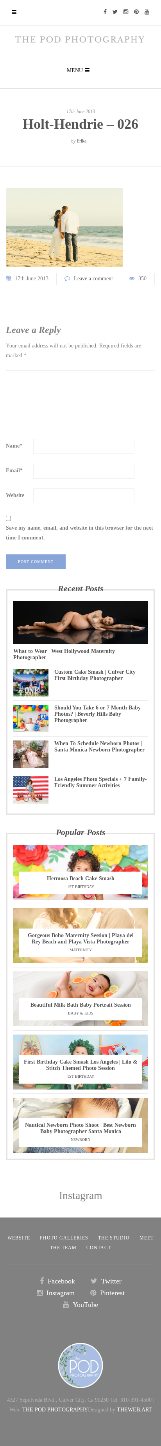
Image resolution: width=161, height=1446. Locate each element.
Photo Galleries (64, 1238)
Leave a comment (93, 279)
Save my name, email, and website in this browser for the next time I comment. (79, 533)
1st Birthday (80, 887)
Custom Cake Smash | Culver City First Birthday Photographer (95, 675)
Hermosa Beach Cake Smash (80, 878)
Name (14, 446)
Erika (81, 141)
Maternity (81, 950)
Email (14, 470)
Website (15, 495)
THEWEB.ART (134, 1410)
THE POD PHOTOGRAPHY (55, 1410)
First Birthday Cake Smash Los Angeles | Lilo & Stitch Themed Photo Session (81, 1065)
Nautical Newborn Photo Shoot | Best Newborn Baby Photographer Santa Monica (80, 1128)
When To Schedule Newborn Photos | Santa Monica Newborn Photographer (99, 746)
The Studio (114, 1238)
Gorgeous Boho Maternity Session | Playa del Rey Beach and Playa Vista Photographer (81, 938)
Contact (98, 1247)
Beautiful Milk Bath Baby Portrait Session (80, 1005)
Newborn (80, 1139)
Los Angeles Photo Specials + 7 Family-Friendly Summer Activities (100, 782)
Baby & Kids (80, 1013)
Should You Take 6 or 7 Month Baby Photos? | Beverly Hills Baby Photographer (97, 714)
